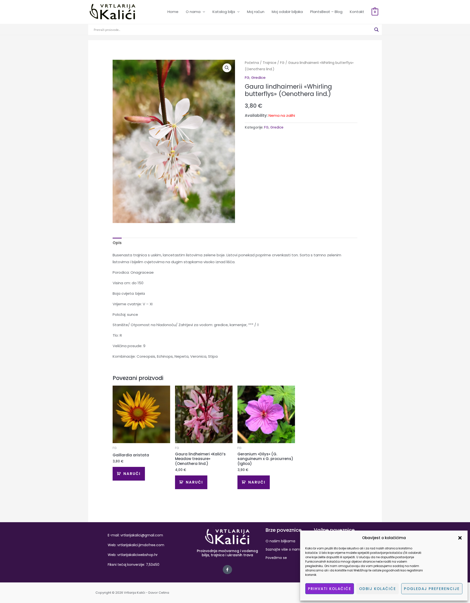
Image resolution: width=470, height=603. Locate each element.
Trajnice (269, 62)
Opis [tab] (117, 242)
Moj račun (255, 11)
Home (172, 11)
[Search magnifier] (376, 29)
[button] (460, 537)
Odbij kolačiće (377, 588)
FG (282, 62)
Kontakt (357, 11)
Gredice (258, 77)
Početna (252, 62)
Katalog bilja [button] (223, 11)
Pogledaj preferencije (432, 588)
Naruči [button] (132, 473)
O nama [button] (193, 11)
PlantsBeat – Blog (326, 11)
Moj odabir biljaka (287, 11)
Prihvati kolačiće (329, 588)
